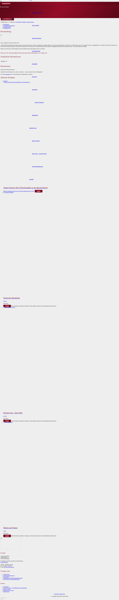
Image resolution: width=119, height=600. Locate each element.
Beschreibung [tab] (6, 24)
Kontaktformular (4, 562)
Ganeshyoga (6, 586)
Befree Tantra (6, 591)
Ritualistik (24, 22)
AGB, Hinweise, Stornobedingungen (11, 579)
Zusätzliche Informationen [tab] (9, 25)
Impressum (56, 594)
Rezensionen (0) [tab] (6, 28)
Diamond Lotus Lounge (8, 590)
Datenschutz (62, 594)
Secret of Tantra (6, 589)
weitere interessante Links (9, 575)
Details (7, 306)
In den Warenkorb (7, 19)
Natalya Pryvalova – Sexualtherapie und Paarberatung (15, 587)
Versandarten (6, 576)
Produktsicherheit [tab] (7, 27)
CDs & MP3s (18, 22)
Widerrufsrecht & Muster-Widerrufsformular (12, 578)
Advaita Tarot (6, 574)
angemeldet (7, 74)
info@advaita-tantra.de (9, 567)
